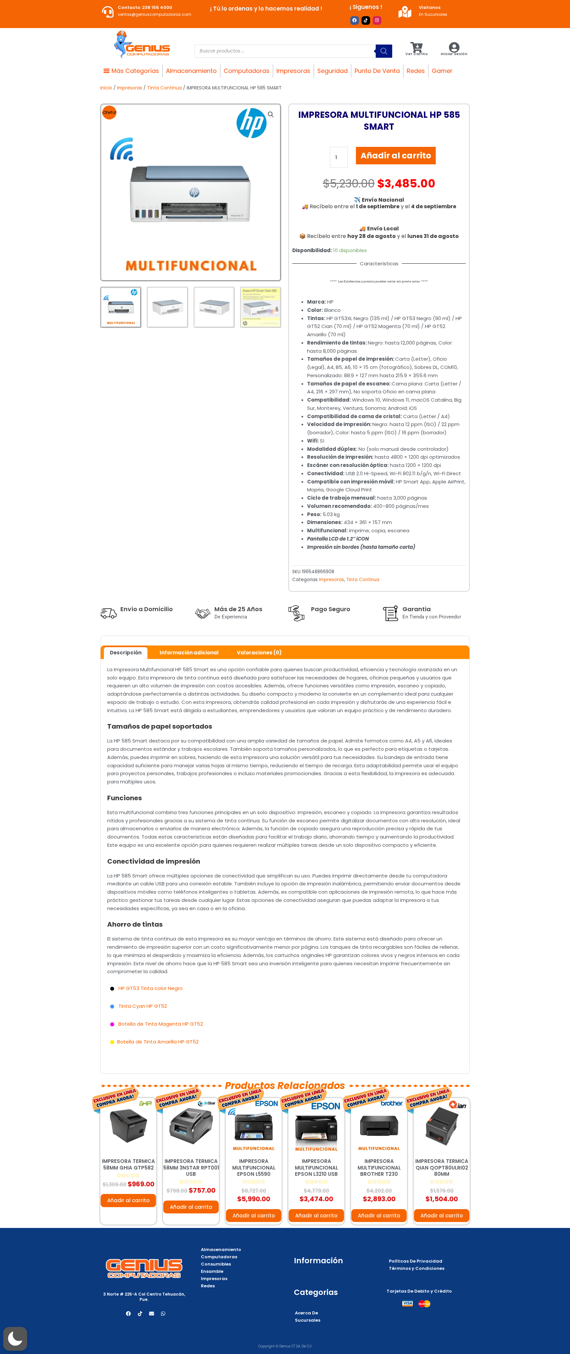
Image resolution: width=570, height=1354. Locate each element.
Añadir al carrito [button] (128, 1200)
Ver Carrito (416, 53)
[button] (271, 114)
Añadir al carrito (396, 155)
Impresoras (293, 71)
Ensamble (212, 1271)
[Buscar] (384, 51)
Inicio (106, 88)
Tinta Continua (164, 88)
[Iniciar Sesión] (454, 47)
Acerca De (306, 1313)
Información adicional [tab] (189, 652)
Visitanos (429, 7)
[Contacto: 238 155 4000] (107, 11)
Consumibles (216, 1264)
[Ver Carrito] (416, 47)
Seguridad (332, 71)
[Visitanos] (405, 11)
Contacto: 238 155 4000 (145, 7)
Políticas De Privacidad (415, 1261)
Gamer (442, 71)
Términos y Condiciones (416, 1268)
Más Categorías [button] (135, 71)
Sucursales (307, 1320)
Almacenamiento (191, 71)
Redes (416, 71)
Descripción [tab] (126, 652)
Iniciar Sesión (454, 53)
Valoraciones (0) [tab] (259, 652)
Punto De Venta (377, 71)
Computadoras (246, 71)
